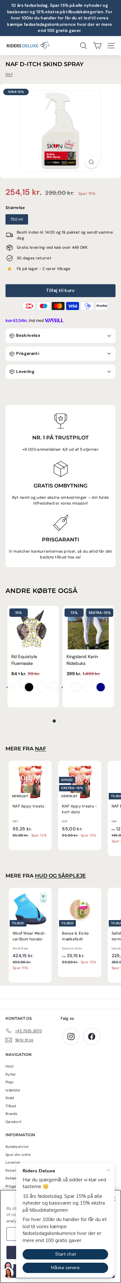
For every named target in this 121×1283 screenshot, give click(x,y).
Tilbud (10, 1106)
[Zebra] (29, 687)
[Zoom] (91, 162)
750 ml (16, 219)
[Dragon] (16, 687)
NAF (9, 74)
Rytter (10, 1074)
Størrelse (15, 207)
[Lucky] (41, 687)
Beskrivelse (27, 335)
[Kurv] (97, 45)
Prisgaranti (27, 353)
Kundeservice (17, 1146)
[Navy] (100, 687)
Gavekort (13, 1121)
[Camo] (53, 687)
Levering (25, 371)
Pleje (9, 1082)
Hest (9, 1066)
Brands (11, 1113)
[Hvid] (76, 687)
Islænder (12, 1090)
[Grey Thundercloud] (88, 687)
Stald (9, 1098)
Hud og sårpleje (60, 876)
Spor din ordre (18, 1154)
